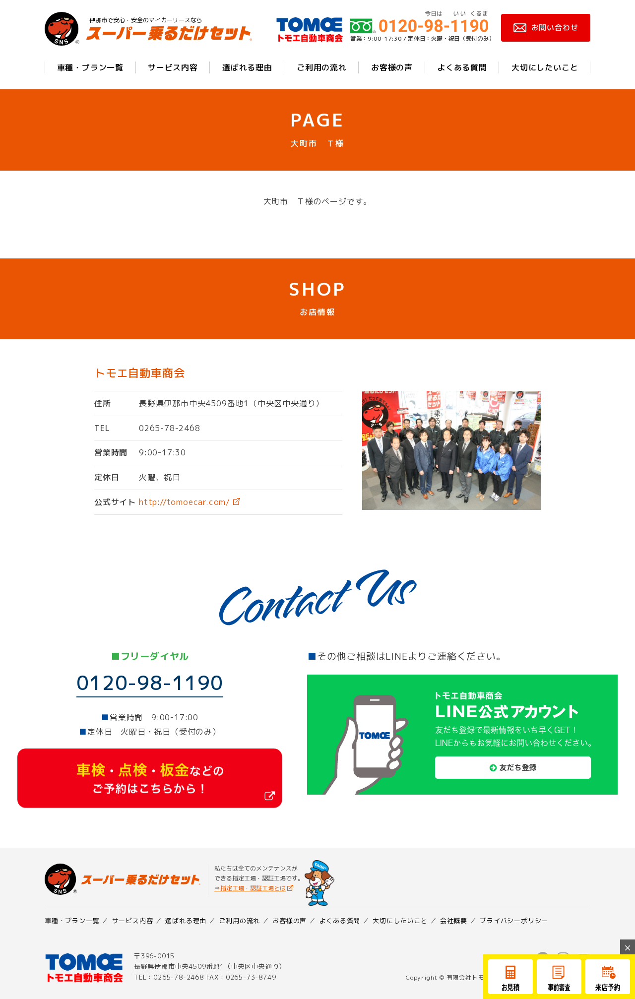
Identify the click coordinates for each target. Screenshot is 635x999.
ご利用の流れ (322, 67)
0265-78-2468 (169, 428)
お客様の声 (392, 67)
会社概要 (453, 920)
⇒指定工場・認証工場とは (250, 888)
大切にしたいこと (544, 67)
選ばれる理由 (247, 67)
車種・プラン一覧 (90, 67)
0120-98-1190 (149, 682)
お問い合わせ (554, 27)
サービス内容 (173, 67)
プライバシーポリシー (514, 920)
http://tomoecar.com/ (184, 502)
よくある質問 (462, 67)
